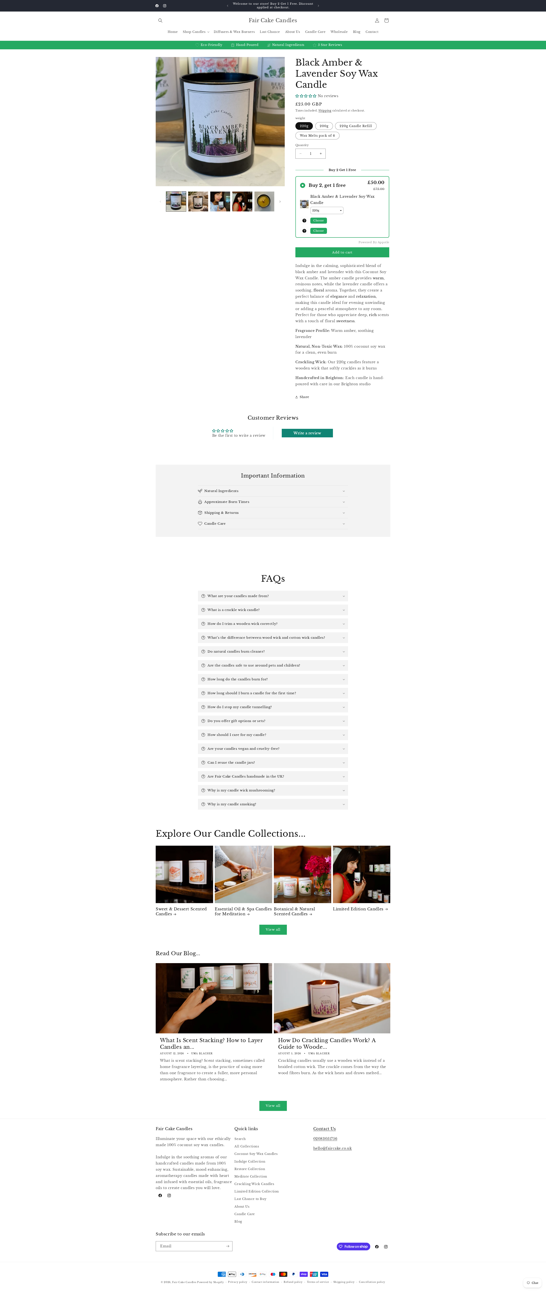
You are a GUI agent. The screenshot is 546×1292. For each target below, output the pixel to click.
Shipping (324, 110)
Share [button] (304, 397)
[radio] (342, 185)
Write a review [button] (307, 433)
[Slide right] (280, 201)
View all (273, 929)
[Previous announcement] (227, 6)
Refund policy (293, 1281)
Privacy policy (237, 1281)
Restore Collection (249, 1169)
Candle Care (244, 1214)
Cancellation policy (372, 1281)
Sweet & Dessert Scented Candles (181, 911)
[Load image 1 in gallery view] (176, 201)
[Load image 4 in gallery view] (220, 201)
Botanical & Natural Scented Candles (294, 911)
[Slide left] (160, 201)
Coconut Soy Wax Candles (255, 1154)
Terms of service (318, 1281)
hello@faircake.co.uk (332, 1148)
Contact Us (324, 1128)
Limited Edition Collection (256, 1191)
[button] (160, 20)
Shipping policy (344, 1281)
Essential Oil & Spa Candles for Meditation (243, 911)
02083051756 (325, 1139)
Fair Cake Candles (184, 1282)
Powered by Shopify (210, 1282)
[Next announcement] (318, 6)
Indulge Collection (249, 1161)
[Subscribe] (227, 1246)
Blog (238, 1221)
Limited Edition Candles (358, 909)
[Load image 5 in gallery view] (242, 201)
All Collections (246, 1146)
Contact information (265, 1281)
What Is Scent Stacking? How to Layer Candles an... (211, 1043)
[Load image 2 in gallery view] (198, 201)
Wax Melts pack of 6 (317, 136)
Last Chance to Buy (250, 1199)
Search (240, 1139)
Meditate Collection (250, 1176)
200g (324, 126)
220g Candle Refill (356, 126)
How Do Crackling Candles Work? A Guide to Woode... (327, 1043)
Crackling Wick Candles (254, 1184)
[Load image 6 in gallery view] (264, 201)
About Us (241, 1207)
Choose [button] (318, 220)
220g (304, 126)
